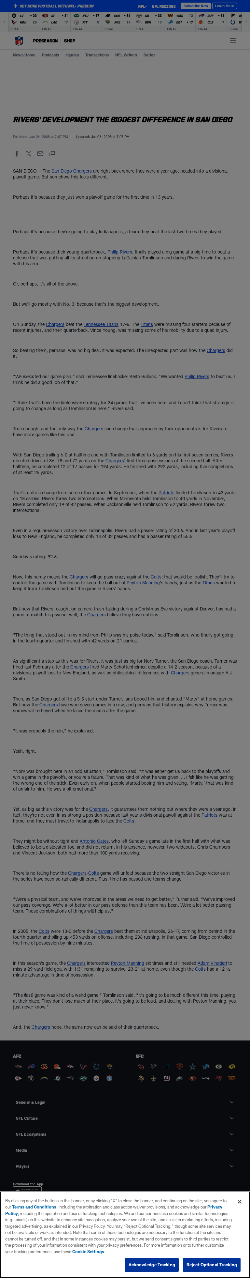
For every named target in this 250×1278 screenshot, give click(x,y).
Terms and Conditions (34, 1206)
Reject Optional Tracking (212, 1264)
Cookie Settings (88, 1251)
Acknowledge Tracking (152, 1264)
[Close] (239, 1201)
